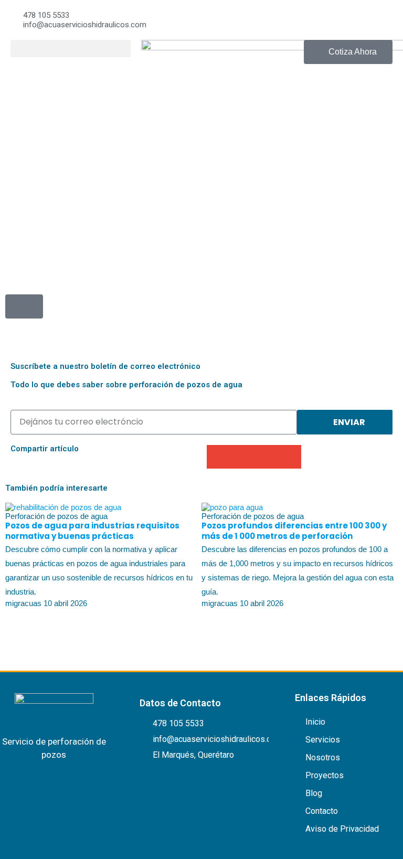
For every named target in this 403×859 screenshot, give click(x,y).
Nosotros (322, 757)
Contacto (321, 811)
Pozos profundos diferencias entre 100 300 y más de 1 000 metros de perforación (294, 531)
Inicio (315, 722)
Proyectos (324, 775)
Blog (313, 793)
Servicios (322, 740)
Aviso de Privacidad (342, 829)
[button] (70, 48)
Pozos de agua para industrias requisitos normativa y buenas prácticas (92, 531)
